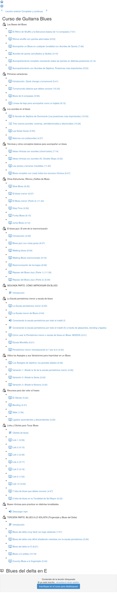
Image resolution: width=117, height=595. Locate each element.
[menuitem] (2, 7)
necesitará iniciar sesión (67, 582)
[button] (2, 2)
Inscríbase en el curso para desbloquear (58, 586)
